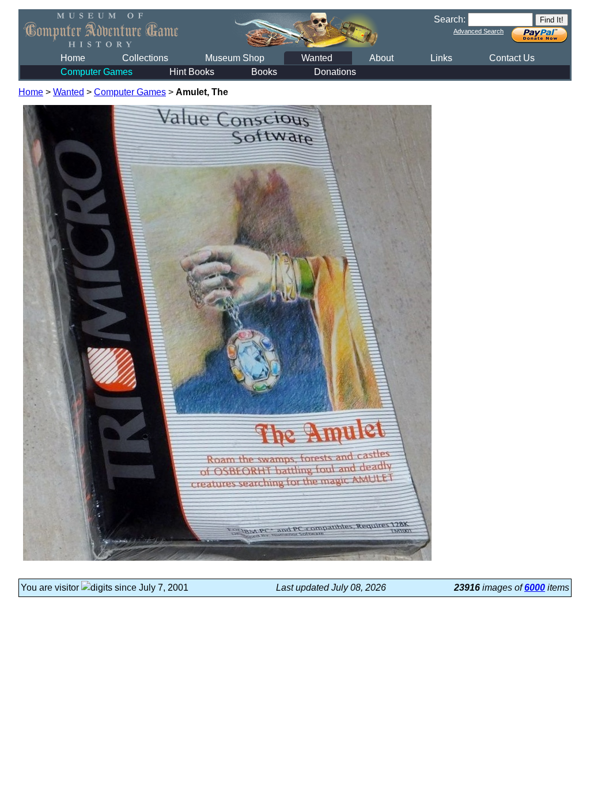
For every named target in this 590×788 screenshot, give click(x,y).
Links (441, 58)
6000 (534, 587)
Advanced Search (478, 31)
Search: (450, 19)
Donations (335, 72)
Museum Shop (234, 58)
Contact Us (512, 58)
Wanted (316, 58)
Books (264, 72)
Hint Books (191, 72)
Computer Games (96, 72)
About (381, 58)
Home (72, 58)
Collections (145, 58)
